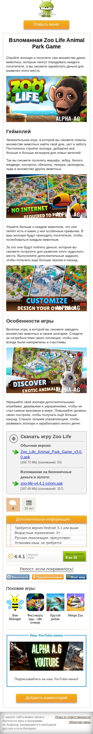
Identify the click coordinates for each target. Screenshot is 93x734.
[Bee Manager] (15, 602)
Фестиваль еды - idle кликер (35, 619)
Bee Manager (15, 617)
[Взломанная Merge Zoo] (76, 602)
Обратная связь (80, 722)
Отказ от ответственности (73, 717)
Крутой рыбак (55, 617)
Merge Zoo (75, 615)
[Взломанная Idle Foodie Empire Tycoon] (35, 602)
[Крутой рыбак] (55, 602)
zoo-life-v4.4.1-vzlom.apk (42, 483)
